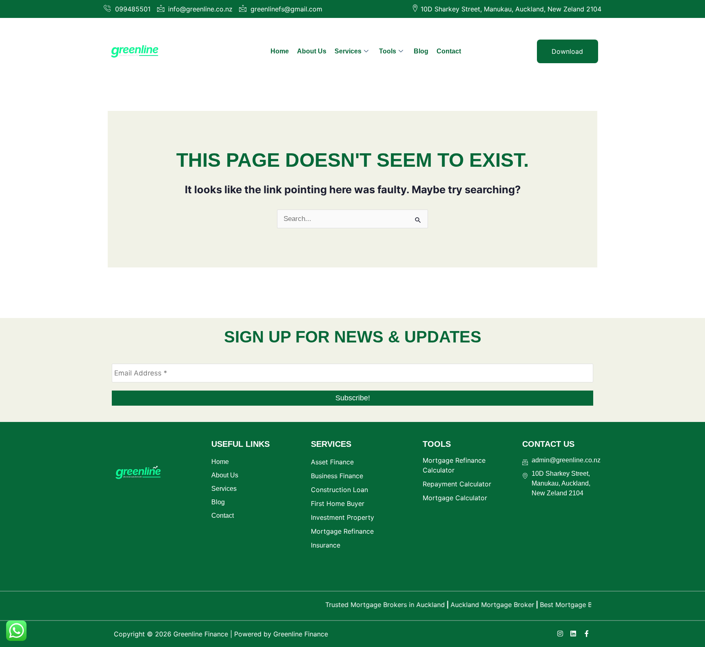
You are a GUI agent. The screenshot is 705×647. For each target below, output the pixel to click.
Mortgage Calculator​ (455, 498)
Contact (449, 51)
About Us (311, 51)
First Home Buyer (337, 503)
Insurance (325, 545)
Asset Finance (332, 462)
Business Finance (337, 476)
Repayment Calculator (457, 484)
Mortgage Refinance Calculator (454, 465)
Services (348, 51)
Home (279, 51)
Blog (421, 51)
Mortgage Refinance (342, 531)
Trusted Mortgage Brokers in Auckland (373, 605)
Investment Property (342, 517)
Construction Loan (339, 490)
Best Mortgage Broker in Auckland (581, 605)
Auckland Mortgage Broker (481, 605)
